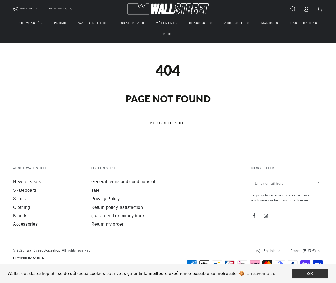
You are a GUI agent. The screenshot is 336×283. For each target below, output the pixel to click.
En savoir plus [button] (260, 273)
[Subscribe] (320, 183)
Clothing (21, 207)
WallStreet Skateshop (43, 250)
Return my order (107, 224)
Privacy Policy (105, 198)
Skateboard (24, 190)
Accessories (25, 224)
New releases (27, 181)
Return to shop (168, 123)
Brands (20, 215)
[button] (293, 9)
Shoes (19, 198)
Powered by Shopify (29, 258)
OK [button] (310, 273)
